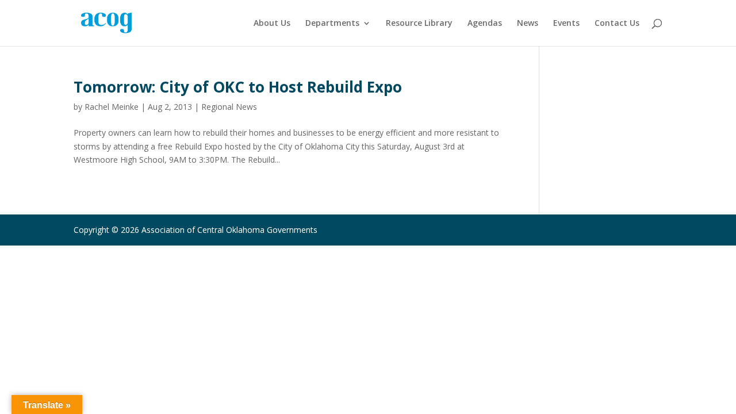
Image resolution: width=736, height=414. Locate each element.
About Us (272, 23)
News (527, 23)
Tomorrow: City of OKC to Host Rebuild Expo (238, 86)
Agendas (484, 23)
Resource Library (419, 23)
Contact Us (617, 23)
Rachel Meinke (112, 106)
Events (566, 23)
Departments (332, 23)
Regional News (229, 106)
